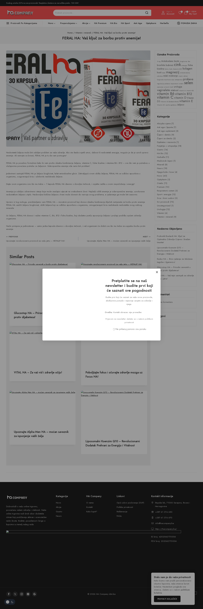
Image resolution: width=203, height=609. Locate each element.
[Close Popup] (157, 272)
